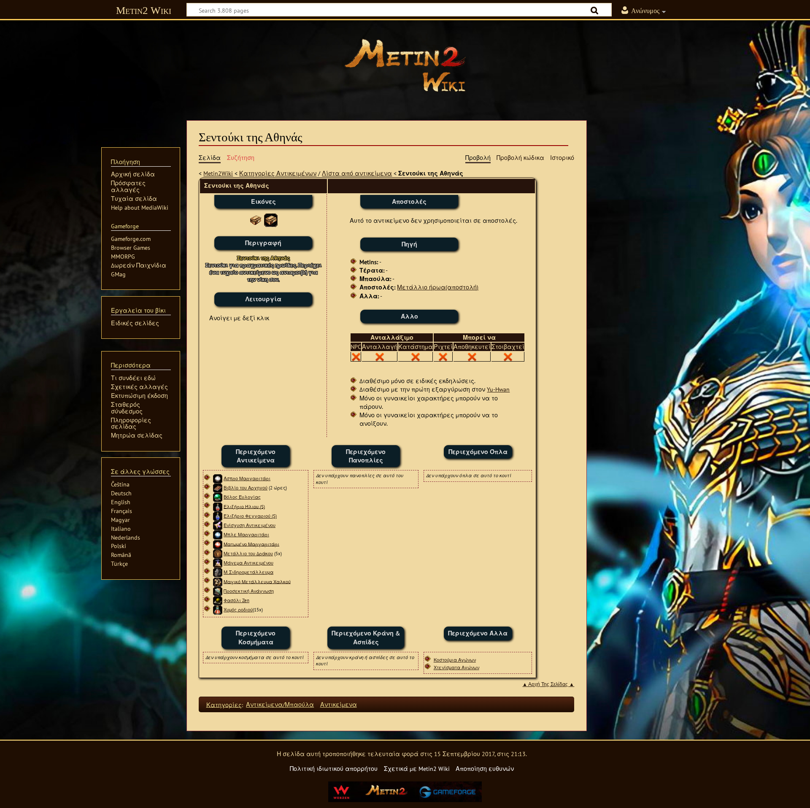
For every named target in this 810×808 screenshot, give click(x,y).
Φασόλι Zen (236, 600)
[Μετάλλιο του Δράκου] (217, 554)
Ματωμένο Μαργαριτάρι (251, 544)
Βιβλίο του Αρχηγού (245, 488)
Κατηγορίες (224, 704)
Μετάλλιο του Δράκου (248, 554)
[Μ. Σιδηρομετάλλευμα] (217, 572)
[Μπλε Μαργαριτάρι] (217, 535)
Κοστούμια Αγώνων (455, 660)
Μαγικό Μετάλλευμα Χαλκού (257, 581)
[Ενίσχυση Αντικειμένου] (217, 525)
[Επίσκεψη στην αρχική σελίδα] (405, 65)
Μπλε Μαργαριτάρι (246, 535)
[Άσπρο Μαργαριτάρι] (217, 478)
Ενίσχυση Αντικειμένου (249, 525)
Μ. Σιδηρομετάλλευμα (248, 572)
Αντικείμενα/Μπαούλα (280, 704)
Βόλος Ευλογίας (242, 497)
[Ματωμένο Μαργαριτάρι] (217, 544)
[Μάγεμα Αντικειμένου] (217, 563)
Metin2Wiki (218, 173)
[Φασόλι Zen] (217, 600)
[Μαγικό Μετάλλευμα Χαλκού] (217, 581)
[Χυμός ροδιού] (217, 610)
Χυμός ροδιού (238, 610)
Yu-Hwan (498, 389)
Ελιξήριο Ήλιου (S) (244, 506)
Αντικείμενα (338, 704)
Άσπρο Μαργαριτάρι (247, 478)
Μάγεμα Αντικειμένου (248, 563)
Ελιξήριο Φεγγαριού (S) (250, 516)
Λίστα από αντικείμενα (357, 173)
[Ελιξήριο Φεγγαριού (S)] (217, 516)
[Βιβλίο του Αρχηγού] (217, 488)
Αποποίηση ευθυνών (485, 769)
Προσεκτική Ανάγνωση (249, 591)
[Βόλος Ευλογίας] (217, 497)
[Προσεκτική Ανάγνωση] (217, 591)
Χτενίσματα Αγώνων (456, 667)
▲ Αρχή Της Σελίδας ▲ (548, 684)
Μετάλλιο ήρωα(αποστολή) (437, 287)
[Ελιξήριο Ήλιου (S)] (217, 506)
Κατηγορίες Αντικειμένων (277, 173)
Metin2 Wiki (143, 10)
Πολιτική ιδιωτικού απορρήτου (334, 769)
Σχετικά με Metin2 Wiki (417, 769)
